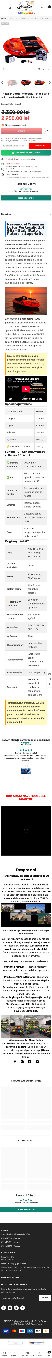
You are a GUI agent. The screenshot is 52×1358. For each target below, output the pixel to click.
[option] (26, 47)
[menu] (2, 7)
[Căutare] (9, 7)
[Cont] (42, 8)
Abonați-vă (40, 146)
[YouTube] (37, 1061)
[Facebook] (15, 1061)
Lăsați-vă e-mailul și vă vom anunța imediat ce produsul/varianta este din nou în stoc (22, 140)
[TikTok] (30, 1061)
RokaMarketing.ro (35, 1325)
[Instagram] (22, 1061)
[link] (46, 131)
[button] (43, 69)
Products (12, 18)
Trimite (45, 1298)
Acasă (3, 18)
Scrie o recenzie (26, 198)
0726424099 (6, 1242)
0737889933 (6, 1246)
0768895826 (7, 1238)
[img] (26, 743)
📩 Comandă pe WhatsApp (26, 152)
